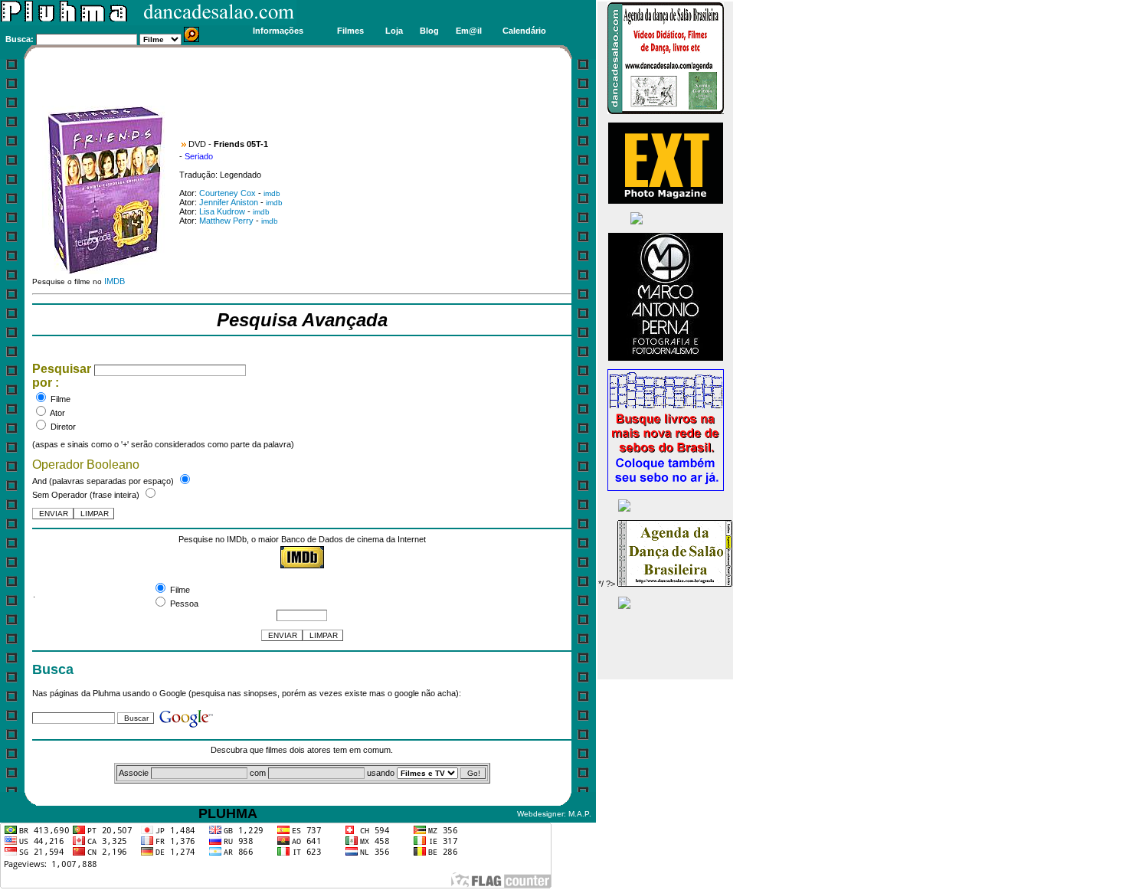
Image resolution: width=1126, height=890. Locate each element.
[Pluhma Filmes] (148, 22)
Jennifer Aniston (228, 202)
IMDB (114, 281)
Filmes (350, 30)
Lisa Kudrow (222, 211)
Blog (429, 30)
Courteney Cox (227, 193)
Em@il (468, 30)
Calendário (524, 30)
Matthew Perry (226, 220)
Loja (394, 30)
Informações (278, 30)
